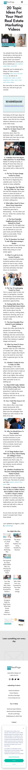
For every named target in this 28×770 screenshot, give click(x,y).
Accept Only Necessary (14, 756)
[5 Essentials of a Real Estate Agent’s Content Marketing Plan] (7, 535)
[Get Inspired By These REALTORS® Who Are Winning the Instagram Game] (7, 556)
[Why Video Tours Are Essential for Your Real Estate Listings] (17, 577)
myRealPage (9, 526)
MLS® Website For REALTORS (14, 716)
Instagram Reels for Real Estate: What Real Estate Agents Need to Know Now (7, 607)
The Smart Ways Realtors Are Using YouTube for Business (17, 545)
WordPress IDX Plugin (14, 695)
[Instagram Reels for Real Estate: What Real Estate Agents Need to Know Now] (7, 596)
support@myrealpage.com (14, 673)
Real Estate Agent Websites (14, 709)
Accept (14, 760)
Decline (14, 764)
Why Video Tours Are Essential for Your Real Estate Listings (17, 586)
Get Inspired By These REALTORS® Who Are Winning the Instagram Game (7, 567)
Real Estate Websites (14, 690)
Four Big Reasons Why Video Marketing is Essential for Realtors (7, 586)
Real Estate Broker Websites (14, 711)
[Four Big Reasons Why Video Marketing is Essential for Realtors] (7, 577)
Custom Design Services (14, 698)
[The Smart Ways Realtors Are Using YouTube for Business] (17, 535)
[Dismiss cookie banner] (23, 728)
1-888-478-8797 (14, 675)
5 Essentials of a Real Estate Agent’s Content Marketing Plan (7, 546)
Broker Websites (14, 693)
